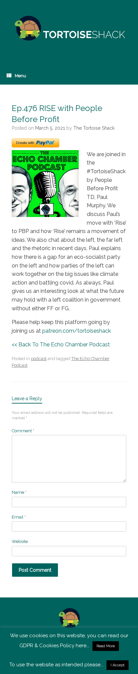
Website (20, 541)
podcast (39, 358)
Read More (105, 646)
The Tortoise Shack (94, 128)
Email (19, 517)
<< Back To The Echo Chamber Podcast (61, 344)
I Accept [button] (118, 665)
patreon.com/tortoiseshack (76, 331)
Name (19, 492)
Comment (23, 430)
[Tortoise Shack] (69, 28)
